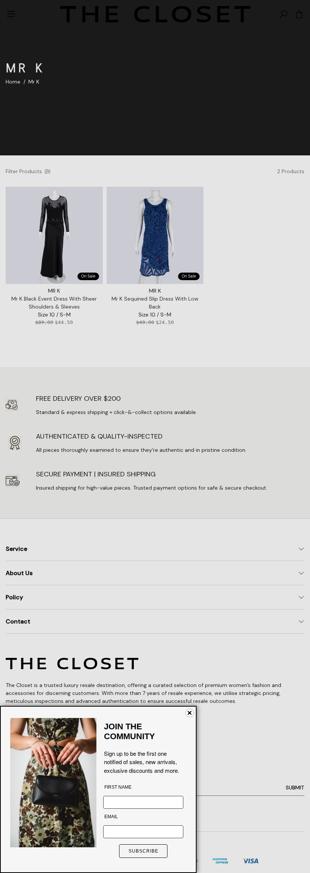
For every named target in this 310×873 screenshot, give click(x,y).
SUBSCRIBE (143, 851)
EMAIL (111, 816)
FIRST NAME (118, 787)
